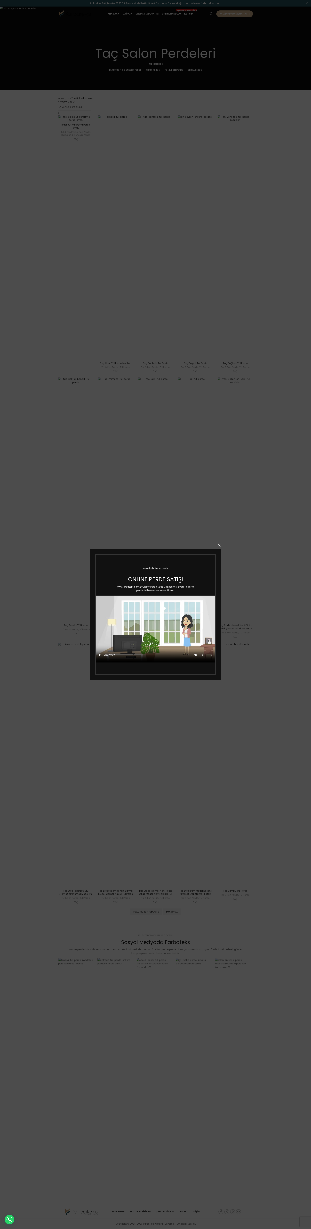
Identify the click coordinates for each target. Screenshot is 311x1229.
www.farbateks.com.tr (155, 568)
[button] (9, 1219)
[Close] (219, 545)
